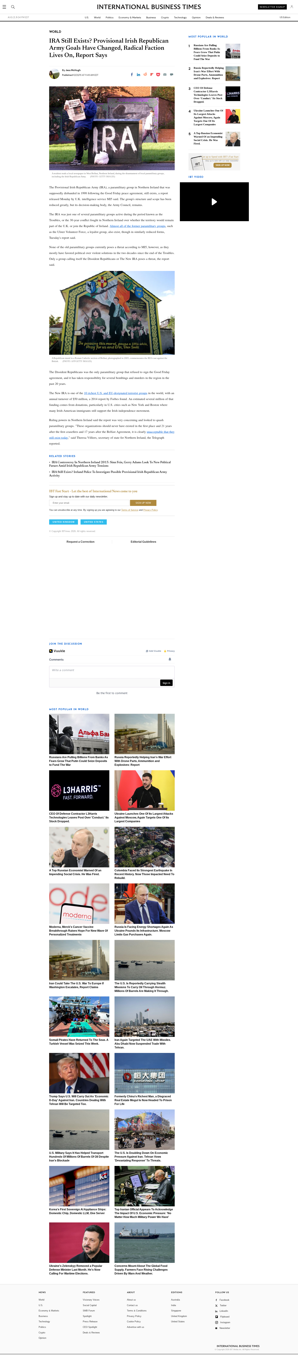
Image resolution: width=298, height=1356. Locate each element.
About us (131, 1299)
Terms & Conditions (137, 1310)
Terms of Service (129, 510)
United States (178, 1321)
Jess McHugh (73, 70)
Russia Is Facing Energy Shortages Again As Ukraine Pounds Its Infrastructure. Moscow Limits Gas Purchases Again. (144, 930)
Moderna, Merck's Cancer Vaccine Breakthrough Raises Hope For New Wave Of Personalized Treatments (78, 930)
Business (151, 17)
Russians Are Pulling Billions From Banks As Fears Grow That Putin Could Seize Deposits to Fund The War (78, 761)
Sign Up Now (223, 165)
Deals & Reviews (215, 17)
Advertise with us (135, 1327)
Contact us (132, 1305)
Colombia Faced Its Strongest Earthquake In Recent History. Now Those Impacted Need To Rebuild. (144, 874)
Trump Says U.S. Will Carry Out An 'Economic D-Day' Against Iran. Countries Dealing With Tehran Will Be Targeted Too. (78, 1100)
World (97, 17)
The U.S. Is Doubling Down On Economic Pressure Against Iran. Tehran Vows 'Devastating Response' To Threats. (141, 1156)
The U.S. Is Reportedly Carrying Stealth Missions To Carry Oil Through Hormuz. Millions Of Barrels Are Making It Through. (142, 987)
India (173, 1305)
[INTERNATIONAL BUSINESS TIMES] (149, 7)
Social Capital (90, 1305)
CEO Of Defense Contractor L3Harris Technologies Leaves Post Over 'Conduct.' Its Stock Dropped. (79, 817)
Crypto (165, 17)
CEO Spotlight (90, 1327)
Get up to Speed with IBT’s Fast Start (220, 157)
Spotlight (87, 1316)
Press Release (90, 1321)
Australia (175, 1299)
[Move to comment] (171, 74)
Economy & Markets (130, 17)
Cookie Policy (134, 1321)
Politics (109, 17)
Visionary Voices (91, 1299)
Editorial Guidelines (143, 541)
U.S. (87, 17)
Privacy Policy (150, 510)
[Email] (165, 74)
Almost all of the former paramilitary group (137, 226)
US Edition (285, 17)
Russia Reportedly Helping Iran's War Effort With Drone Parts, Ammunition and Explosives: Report (143, 761)
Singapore (176, 1310)
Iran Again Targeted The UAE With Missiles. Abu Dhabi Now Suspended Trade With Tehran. (143, 1043)
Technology (180, 17)
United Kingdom (179, 1316)
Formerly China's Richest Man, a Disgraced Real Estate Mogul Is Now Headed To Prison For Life (143, 1100)
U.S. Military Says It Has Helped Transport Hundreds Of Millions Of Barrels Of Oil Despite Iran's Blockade (79, 1156)
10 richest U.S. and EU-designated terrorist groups (115, 393)
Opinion (196, 17)
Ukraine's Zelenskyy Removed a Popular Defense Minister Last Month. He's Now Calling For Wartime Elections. (75, 1269)
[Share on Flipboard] (152, 74)
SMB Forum (89, 1310)
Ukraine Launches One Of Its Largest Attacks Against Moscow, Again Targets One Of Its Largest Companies (144, 817)
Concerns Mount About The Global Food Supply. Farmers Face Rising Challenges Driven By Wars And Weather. (141, 1269)
